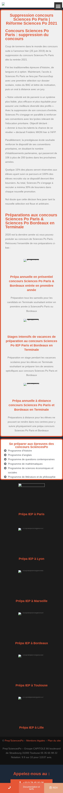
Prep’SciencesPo (14, 740)
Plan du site (54, 740)
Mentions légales (35, 740)
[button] (58, 6)
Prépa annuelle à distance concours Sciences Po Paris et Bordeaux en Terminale (31, 405)
